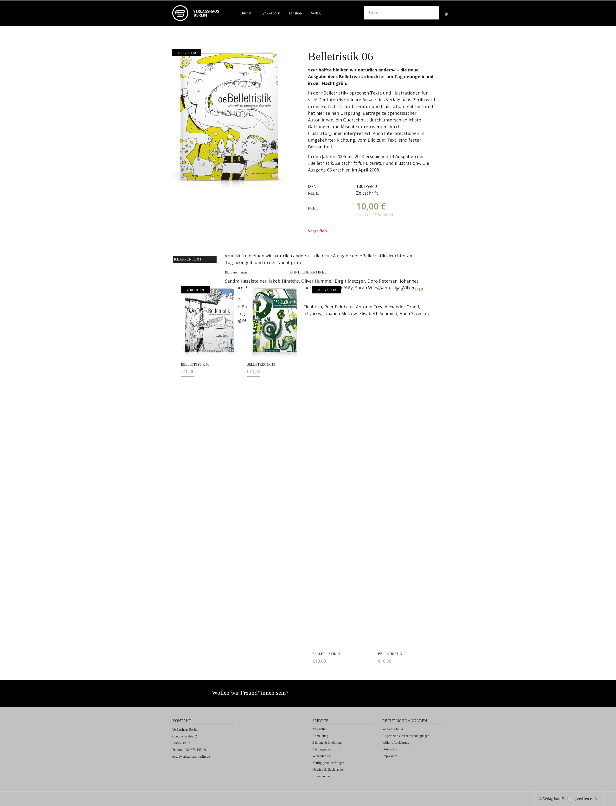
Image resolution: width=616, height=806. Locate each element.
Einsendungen (321, 776)
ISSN (312, 186)
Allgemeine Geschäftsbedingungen (405, 736)
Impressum (389, 756)
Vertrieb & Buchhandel (328, 769)
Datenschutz (390, 749)
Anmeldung (320, 736)
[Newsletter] (349, 695)
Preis (313, 208)
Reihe (314, 193)
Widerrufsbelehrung (395, 742)
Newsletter (319, 729)
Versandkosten (322, 756)
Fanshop (295, 13)
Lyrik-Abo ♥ (270, 13)
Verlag (316, 13)
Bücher (245, 13)
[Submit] (431, 12)
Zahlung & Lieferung (327, 742)
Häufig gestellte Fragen (328, 763)
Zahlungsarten (322, 749)
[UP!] (609, 799)
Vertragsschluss (392, 729)
